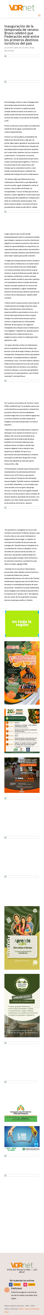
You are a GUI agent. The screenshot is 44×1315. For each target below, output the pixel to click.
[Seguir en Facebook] (11, 1284)
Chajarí (31, 48)
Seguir (17, 1284)
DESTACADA (9, 51)
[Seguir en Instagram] (25, 1284)
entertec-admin (12, 48)
